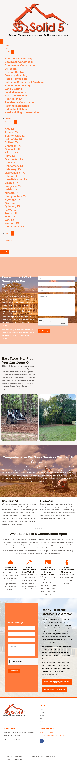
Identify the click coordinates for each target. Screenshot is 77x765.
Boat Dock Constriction (19, 61)
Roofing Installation (17, 105)
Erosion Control (14, 72)
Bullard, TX (11, 142)
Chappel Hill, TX (14, 149)
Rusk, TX (10, 209)
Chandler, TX (13, 145)
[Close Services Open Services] (12, 52)
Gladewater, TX (14, 159)
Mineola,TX (11, 192)
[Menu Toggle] (1, 41)
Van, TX (9, 219)
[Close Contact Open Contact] (12, 233)
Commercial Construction (20, 65)
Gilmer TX (11, 162)
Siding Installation (16, 109)
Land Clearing (13, 88)
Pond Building (13, 98)
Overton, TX (12, 203)
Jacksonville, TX (15, 172)
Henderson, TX (14, 165)
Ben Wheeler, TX (15, 135)
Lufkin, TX (11, 189)
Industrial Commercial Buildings (24, 82)
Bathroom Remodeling (19, 58)
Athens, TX (11, 132)
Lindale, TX (11, 182)
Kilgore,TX (11, 176)
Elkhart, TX (11, 152)
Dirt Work (10, 68)
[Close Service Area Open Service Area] (15, 122)
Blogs (8, 240)
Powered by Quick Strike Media (43, 756)
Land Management (16, 92)
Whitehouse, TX (14, 226)
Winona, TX (12, 223)
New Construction (16, 95)
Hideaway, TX (13, 169)
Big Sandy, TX (13, 138)
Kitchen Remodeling (17, 85)
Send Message (43, 331)
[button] (3, 417)
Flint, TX (10, 155)
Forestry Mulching (16, 75)
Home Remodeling (16, 78)
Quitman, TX (12, 206)
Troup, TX (11, 213)
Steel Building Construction (22, 112)
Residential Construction (20, 102)
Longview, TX (13, 186)
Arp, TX (9, 128)
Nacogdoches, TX (15, 196)
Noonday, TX (12, 199)
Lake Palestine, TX (16, 179)
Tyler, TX (10, 216)
